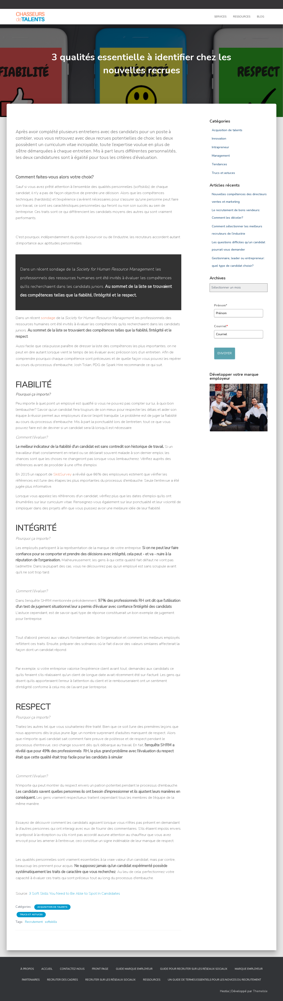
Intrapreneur (220, 147)
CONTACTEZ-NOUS (72, 969)
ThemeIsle (260, 991)
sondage (57, 269)
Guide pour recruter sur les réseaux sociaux (193, 969)
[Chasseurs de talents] (30, 16)
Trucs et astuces (31, 914)
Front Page (100, 969)
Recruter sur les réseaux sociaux (110, 980)
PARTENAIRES (31, 980)
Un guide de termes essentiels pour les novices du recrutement (214, 980)
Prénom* (220, 305)
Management (221, 156)
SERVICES (220, 16)
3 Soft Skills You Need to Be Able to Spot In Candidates (74, 893)
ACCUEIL (46, 969)
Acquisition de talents (52, 907)
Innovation (219, 138)
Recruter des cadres (62, 980)
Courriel (221, 326)
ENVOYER (225, 353)
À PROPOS (27, 969)
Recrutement (34, 922)
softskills (51, 922)
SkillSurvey (62, 474)
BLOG (260, 16)
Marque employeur (249, 969)
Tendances (219, 164)
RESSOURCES (241, 16)
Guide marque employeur (134, 969)
